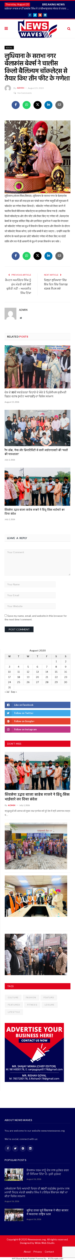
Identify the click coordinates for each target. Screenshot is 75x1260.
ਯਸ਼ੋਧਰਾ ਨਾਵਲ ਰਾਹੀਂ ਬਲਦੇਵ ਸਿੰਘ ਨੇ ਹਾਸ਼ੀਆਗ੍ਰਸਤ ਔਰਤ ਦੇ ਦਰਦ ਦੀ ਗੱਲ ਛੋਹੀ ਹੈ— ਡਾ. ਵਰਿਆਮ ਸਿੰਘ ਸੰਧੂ (38, 8)
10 (9, 671)
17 (9, 677)
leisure (50, 1004)
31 (9, 687)
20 (37, 677)
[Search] (68, 29)
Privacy (37, 1251)
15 (56, 671)
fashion (31, 997)
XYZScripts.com (55, 1258)
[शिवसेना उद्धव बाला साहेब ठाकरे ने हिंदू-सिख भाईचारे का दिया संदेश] (37, 487)
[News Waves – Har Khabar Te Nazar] (37, 28)
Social (9, 48)
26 (28, 682)
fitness (32, 1004)
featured (14, 1004)
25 (18, 682)
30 (65, 682)
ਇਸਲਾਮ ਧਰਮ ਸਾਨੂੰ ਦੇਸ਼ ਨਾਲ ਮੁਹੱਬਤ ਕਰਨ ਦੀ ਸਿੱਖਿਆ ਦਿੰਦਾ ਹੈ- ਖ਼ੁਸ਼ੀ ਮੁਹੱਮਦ (48, 1172)
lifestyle (14, 1012)
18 (18, 677)
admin (20, 87)
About (27, 1251)
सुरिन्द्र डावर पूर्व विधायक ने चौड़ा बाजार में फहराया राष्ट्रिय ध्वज (47, 1212)
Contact (49, 1251)
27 (37, 682)
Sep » (14, 691)
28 (46, 682)
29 (56, 682)
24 (9, 682)
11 (18, 671)
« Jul (7, 691)
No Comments (24, 93)
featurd (49, 997)
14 (47, 671)
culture (13, 997)
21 (47, 677)
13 (37, 671)
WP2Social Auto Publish (23, 1258)
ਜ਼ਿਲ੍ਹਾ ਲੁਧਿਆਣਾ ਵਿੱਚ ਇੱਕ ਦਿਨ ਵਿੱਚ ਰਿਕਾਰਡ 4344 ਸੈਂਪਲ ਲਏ (56, 284)
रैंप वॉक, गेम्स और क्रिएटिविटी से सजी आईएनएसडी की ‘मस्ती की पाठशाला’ (36, 452)
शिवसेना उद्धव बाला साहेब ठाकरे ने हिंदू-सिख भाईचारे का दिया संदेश (35, 512)
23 (65, 677)
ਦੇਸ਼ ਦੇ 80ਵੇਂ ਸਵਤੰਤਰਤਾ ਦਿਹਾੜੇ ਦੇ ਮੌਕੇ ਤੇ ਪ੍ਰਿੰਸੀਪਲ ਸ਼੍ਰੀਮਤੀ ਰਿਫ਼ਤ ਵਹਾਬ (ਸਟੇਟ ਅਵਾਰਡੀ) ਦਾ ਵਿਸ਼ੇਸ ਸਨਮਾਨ (35, 394)
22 (56, 677)
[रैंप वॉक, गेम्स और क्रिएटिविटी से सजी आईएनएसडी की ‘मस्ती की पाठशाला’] (37, 428)
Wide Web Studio (44, 1242)
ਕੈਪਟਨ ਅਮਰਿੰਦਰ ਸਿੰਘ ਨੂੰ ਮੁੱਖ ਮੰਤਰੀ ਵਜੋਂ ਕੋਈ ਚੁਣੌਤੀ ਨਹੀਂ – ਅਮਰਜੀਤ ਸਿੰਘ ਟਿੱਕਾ (18, 286)
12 (28, 671)
